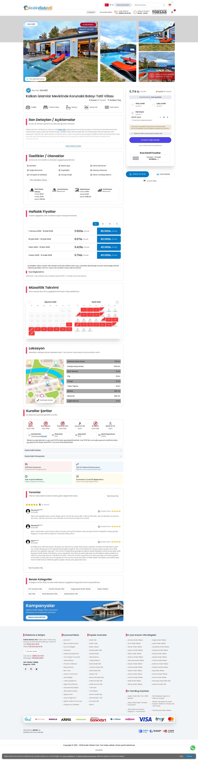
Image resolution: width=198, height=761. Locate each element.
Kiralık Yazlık (93, 643)
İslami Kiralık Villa (95, 664)
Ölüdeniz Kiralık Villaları (160, 667)
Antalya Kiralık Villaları (135, 640)
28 (56, 329)
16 (90, 319)
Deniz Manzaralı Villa (49, 594)
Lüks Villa (31, 594)
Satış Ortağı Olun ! (70, 698)
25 (38, 329)
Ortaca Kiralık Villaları (159, 660)
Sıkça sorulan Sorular (71, 643)
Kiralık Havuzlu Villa (95, 684)
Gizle (181, 756)
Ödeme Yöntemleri (71, 674)
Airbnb (91, 705)
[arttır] (167, 117)
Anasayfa (91, 12)
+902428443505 (37, 658)
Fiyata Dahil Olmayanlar (35, 456)
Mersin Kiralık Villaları (135, 647)
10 (96, 314)
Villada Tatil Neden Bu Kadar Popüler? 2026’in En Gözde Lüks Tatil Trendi (163, 704)
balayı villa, (62, 129)
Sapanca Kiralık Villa (159, 684)
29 (63, 329)
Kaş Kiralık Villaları (158, 671)
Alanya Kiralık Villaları (135, 684)
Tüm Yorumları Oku (35, 568)
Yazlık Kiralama (94, 660)
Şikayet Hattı (68, 694)
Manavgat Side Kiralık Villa (161, 681)
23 (69, 324)
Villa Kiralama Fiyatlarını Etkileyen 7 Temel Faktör (136, 710)
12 (109, 314)
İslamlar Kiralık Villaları (159, 674)
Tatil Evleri (92, 688)
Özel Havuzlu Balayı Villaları (161, 710)
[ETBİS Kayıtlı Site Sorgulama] (168, 731)
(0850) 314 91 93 (125, 13)
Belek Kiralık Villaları (134, 681)
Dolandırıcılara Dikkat (71, 688)
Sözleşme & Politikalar (71, 705)
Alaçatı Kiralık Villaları (159, 654)
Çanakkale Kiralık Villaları (160, 647)
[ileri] (117, 302)
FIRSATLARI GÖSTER (36, 617)
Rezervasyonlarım (123, 5)
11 (102, 314)
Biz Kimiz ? (67, 640)
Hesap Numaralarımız (71, 654)
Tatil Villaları (93, 691)
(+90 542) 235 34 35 (35, 647)
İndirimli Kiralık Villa (95, 681)
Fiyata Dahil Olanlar (33, 450)
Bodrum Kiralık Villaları (135, 657)
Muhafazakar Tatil (95, 698)
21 (77, 324)
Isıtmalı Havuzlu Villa (56, 589)
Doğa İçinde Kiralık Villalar (81, 589)
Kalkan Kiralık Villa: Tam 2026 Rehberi (138, 697)
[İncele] (44, 436)
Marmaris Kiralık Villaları (136, 660)
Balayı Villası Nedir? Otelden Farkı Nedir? (137, 704)
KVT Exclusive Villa (35, 589)
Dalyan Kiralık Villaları (135, 664)
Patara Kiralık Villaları (135, 674)
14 (77, 319)
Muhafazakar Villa (71, 594)
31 (31, 333)
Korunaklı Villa (94, 701)
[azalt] (160, 117)
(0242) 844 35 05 (33, 644)
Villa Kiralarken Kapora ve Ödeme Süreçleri (161, 697)
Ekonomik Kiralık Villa (96, 677)
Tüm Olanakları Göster (38, 180)
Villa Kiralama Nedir (70, 691)
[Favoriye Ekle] (171, 24)
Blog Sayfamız (69, 667)
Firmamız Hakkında (70, 664)
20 (115, 319)
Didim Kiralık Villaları (134, 654)
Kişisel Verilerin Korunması (73, 701)
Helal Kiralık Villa (94, 671)
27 (50, 329)
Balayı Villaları (103, 589)
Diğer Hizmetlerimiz (70, 684)
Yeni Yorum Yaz (112, 496)
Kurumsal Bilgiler (69, 647)
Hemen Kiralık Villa (95, 694)
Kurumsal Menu (106, 12)
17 (96, 319)
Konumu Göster (32, 651)
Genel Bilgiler (68, 677)
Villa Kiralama (94, 657)
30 (69, 329)
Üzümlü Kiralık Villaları (135, 677)
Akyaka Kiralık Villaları (159, 657)
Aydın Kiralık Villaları (159, 643)
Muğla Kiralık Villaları (159, 640)
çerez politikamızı (69, 756)
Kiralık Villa (92, 640)
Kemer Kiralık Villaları (159, 677)
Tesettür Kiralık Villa (96, 667)
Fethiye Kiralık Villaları (135, 667)
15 (84, 319)
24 (31, 329)
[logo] (37, 8)
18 (102, 319)
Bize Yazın (67, 671)
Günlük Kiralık (94, 654)
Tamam (189, 756)
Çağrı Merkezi (123, 11)
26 (44, 329)
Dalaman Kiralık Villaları (160, 664)
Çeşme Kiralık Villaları (135, 650)
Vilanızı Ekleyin (69, 660)
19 (109, 319)
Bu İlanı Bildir (152, 181)
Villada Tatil (93, 674)
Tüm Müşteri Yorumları (72, 657)
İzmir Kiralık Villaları (134, 643)
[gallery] (118, 51)
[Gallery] (60, 51)
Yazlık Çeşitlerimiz (70, 681)
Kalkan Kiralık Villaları (135, 671)
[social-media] (25, 669)
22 (63, 324)
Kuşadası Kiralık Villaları (160, 650)
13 (115, 314)
